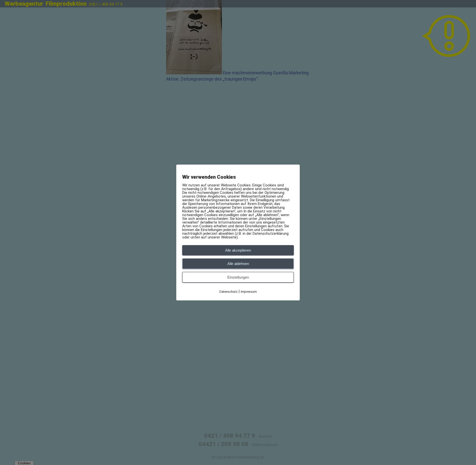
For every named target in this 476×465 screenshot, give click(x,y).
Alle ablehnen (238, 264)
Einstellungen (238, 277)
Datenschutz (228, 291)
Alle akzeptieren (238, 250)
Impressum (249, 291)
